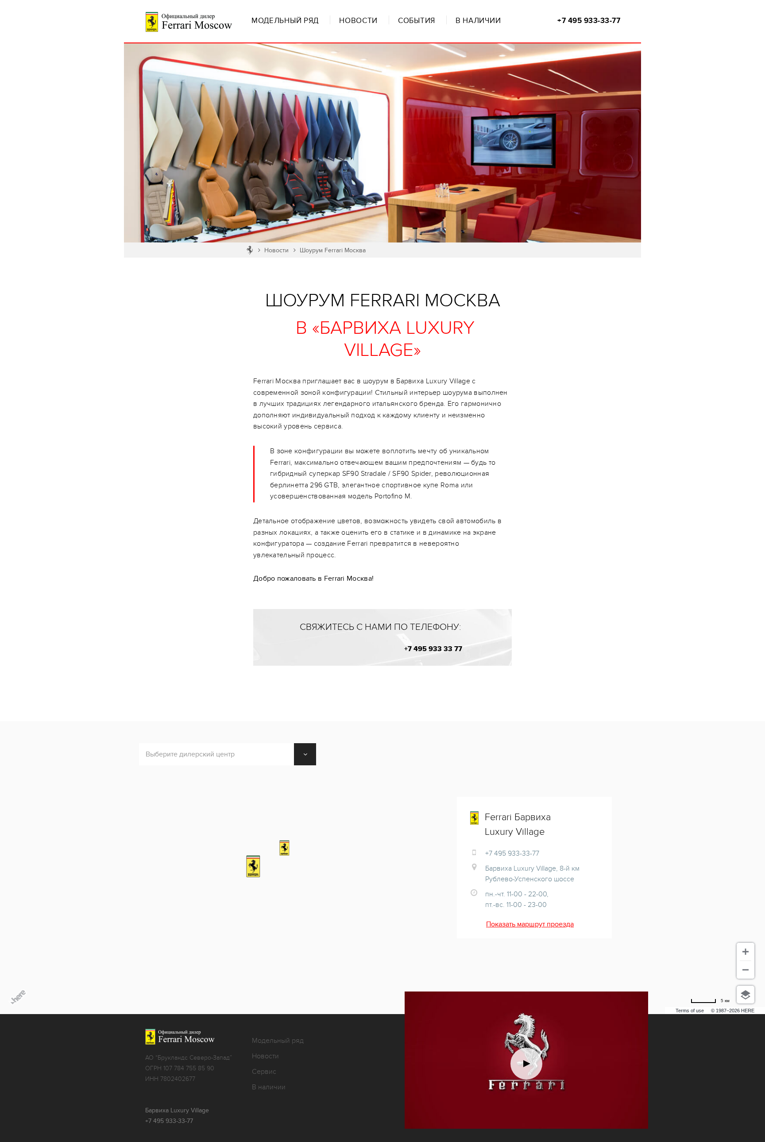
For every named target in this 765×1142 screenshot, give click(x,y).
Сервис (264, 1071)
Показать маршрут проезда (530, 924)
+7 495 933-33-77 (588, 20)
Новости (358, 20)
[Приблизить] (745, 952)
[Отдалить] (745, 970)
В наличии (478, 20)
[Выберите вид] (745, 994)
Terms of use (690, 1010)
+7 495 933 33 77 (433, 648)
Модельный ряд (285, 20)
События (416, 20)
